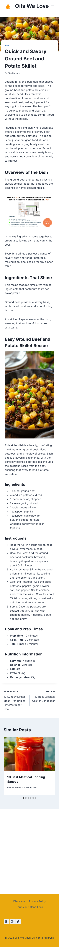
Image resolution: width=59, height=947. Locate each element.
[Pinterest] (6, 921)
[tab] (23, 798)
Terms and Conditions (29, 907)
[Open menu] (52, 6)
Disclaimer (19, 901)
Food (7, 45)
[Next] (50, 766)
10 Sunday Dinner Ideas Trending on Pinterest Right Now (15, 700)
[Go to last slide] (9, 766)
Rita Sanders (14, 73)
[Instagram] (12, 921)
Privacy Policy (37, 901)
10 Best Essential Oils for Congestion (43, 696)
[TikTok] (18, 921)
